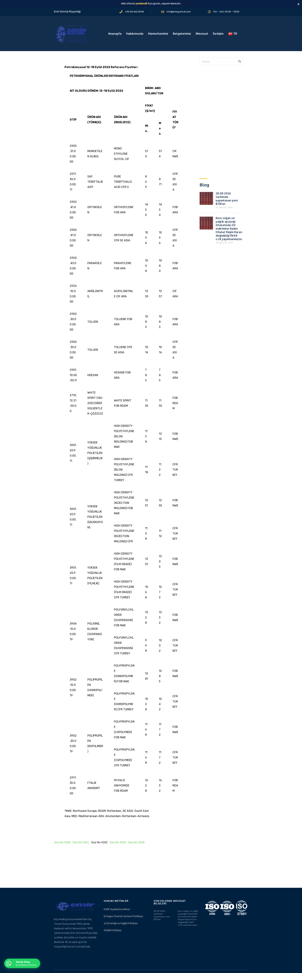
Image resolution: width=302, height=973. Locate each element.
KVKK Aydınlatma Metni (117, 909)
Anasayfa (114, 33)
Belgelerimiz (182, 33)
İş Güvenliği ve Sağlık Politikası (121, 923)
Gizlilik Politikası (112, 930)
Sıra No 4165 (136, 842)
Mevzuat (202, 33)
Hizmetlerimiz (158, 33)
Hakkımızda (134, 33)
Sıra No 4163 (118, 842)
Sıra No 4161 (81, 842)
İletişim (218, 33)
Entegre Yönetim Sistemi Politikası (123, 916)
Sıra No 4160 (62, 842)
